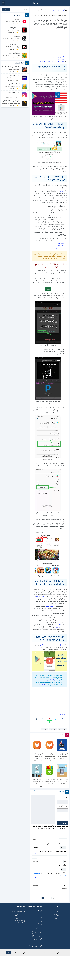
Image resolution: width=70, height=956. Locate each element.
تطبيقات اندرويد (62, 729)
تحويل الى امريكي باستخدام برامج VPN (53, 57)
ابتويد (59, 624)
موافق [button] (8, 953)
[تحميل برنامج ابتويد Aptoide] (37, 750)
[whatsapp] (50, 721)
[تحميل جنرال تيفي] (15, 78)
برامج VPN (60, 191)
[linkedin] (43, 719)
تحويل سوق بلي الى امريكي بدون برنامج (51, 645)
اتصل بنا (57, 911)
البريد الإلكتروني (63, 806)
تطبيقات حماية (37, 939)
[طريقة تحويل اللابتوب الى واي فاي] (62, 775)
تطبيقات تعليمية (37, 936)
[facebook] (62, 719)
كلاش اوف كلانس (52, 680)
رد (34, 857)
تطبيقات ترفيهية (37, 932)
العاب (40, 912)
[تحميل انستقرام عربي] (15, 95)
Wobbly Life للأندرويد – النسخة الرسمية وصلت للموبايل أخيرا (19, 920)
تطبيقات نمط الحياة (36, 943)
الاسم (66, 797)
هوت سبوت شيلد (59, 243)
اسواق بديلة (60, 59)
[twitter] (56, 719)
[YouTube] (15, 21)
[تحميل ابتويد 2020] (49, 750)
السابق (55, 898)
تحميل (48, 289)
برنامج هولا (61, 246)
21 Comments (37, 15)
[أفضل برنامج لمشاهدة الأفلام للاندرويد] (15, 103)
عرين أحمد (63, 848)
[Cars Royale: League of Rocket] (15, 69)
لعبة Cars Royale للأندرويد (18, 911)
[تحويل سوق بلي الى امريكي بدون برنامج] (62, 750)
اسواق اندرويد (40, 596)
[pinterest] (50, 719)
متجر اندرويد (53, 729)
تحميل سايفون (60, 248)
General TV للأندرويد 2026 (18, 915)
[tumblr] (37, 719)
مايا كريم (63, 869)
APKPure (58, 620)
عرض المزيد (15, 953)
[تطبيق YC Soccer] (15, 47)
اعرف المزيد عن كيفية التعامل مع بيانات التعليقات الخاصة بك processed (51, 829)
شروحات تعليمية (55, 10)
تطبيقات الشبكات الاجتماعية (37, 928)
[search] (3, 3)
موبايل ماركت (44, 729)
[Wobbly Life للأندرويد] (15, 86)
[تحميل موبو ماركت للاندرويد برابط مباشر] (49, 775)
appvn (58, 615)
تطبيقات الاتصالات (36, 915)
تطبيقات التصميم (37, 919)
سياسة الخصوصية (55, 919)
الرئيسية (63, 10)
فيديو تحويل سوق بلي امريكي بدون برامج (52, 61)
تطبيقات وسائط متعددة (35, 946)
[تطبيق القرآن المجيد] (15, 55)
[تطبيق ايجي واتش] (15, 30)
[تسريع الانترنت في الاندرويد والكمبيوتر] (37, 775)
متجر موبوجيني (60, 627)
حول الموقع (56, 915)
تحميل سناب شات (40, 684)
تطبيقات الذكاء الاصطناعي (37, 923)
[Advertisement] (49, 42)
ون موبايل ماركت (50, 606)
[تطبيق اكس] (15, 38)
